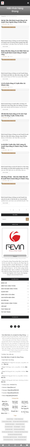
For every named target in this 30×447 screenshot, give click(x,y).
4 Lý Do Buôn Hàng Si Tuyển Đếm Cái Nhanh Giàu (13, 84)
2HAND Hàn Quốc (10, 424)
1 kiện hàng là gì (19, 419)
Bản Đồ (3, 377)
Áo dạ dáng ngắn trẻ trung (10, 437)
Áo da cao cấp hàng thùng (21, 431)
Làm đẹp (3, 306)
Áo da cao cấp (9, 429)
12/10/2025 (11, 24)
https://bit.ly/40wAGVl (12, 395)
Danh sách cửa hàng (8, 294)
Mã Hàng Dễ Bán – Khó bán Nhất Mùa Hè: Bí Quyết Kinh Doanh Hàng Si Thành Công (15, 177)
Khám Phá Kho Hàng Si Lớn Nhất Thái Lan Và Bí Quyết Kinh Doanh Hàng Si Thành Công (15, 52)
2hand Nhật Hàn (20, 424)
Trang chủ (3, 16)
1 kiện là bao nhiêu (6, 421)
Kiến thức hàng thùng (8, 27)
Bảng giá (4, 283)
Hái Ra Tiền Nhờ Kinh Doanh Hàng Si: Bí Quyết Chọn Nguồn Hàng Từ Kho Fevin (14, 21)
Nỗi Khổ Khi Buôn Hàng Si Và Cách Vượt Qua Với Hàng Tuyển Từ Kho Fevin (14, 114)
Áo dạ (23, 426)
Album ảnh (4, 291)
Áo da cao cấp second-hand (15, 434)
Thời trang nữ (5, 309)
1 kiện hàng (10, 419)
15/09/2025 (11, 87)
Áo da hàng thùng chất (20, 439)
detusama (4, 24)
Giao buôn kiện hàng (8, 297)
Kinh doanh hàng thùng (9, 303)
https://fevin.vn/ (11, 387)
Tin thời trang (6, 312)
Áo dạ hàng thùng (8, 439)
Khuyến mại (5, 300)
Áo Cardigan (17, 426)
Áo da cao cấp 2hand (19, 429)
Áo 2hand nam (8, 426)
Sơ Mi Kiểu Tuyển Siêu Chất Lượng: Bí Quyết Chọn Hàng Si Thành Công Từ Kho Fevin (14, 146)
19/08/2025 (11, 180)
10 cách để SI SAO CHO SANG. (20, 421)
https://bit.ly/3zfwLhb (13, 393)
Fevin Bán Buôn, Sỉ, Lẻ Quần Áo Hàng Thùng (14, 335)
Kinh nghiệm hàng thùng (9, 288)
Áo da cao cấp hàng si (7, 431)
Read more (5, 46)
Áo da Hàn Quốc (22, 437)
